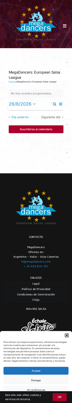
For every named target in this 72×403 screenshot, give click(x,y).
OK (60, 397)
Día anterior (20, 117)
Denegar (36, 380)
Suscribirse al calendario (36, 129)
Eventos (13, 81)
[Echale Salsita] (36, 315)
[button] (67, 335)
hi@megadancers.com (36, 261)
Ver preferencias (36, 389)
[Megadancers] (36, 6)
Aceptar (36, 370)
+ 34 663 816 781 (36, 266)
